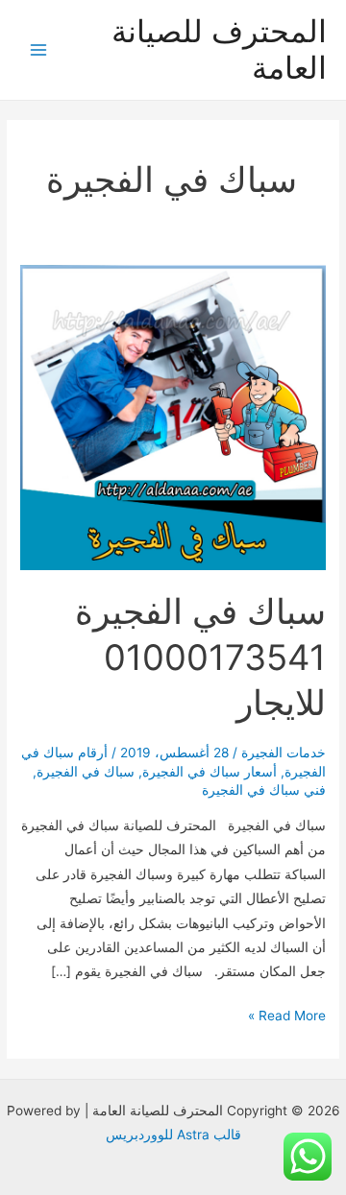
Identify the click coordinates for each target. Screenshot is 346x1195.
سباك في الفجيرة (86, 771)
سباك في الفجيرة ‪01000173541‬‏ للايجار (200, 657)
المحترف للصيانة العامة (219, 49)
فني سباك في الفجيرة (264, 790)
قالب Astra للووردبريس (173, 1134)
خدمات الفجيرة (283, 752)
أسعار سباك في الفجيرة (209, 771)
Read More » (287, 1017)
